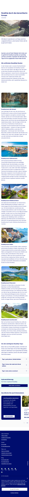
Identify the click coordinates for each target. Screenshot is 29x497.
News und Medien (5, 451)
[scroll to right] (28, 423)
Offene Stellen (4, 435)
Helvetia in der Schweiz (6, 453)
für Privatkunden (5, 459)
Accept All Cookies (14, 489)
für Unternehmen (5, 461)
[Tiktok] (16, 469)
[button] (14, 359)
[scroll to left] (25, 423)
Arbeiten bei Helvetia (6, 437)
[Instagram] (9, 469)
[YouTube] (6, 469)
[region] (14, 486)
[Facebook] (2, 469)
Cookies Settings (14, 492)
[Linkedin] (12, 469)
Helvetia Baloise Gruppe (6, 455)
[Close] (27, 478)
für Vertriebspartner (5, 446)
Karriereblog (4, 439)
